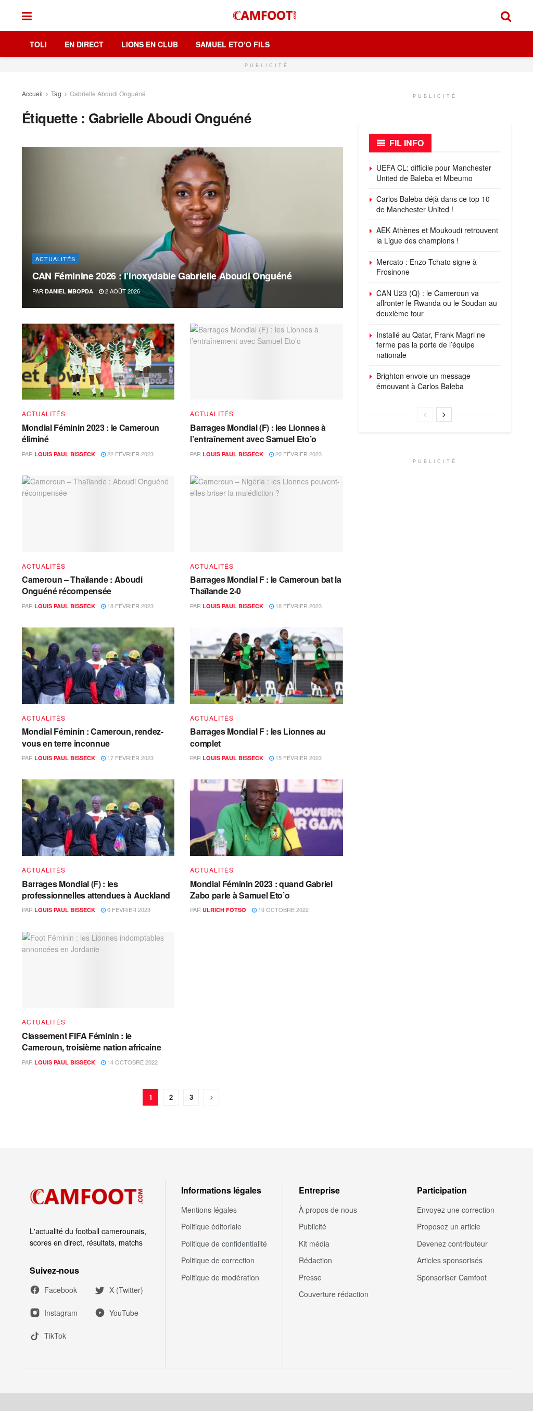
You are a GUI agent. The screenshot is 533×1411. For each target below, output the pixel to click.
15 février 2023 (298, 757)
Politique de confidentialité (224, 1243)
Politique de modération (220, 1277)
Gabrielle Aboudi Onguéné (108, 93)
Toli (38, 44)
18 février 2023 (130, 605)
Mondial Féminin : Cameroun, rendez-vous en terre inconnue (92, 737)
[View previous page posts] (425, 414)
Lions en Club (149, 44)
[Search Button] (506, 15)
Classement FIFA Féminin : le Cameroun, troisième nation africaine (91, 1041)
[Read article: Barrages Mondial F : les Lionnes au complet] (266, 665)
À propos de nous (328, 1209)
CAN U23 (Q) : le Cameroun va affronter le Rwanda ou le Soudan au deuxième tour (436, 303)
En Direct (84, 44)
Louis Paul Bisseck (64, 454)
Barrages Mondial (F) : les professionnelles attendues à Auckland (96, 889)
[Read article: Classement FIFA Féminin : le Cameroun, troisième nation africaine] (98, 970)
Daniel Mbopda (69, 291)
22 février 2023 (130, 454)
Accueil (32, 93)
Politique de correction (218, 1260)
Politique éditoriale (211, 1226)
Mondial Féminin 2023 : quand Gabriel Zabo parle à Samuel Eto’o (261, 889)
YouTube (123, 1312)
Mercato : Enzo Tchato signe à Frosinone (426, 266)
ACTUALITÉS (55, 258)
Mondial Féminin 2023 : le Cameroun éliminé (90, 433)
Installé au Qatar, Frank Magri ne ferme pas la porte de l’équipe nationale (430, 344)
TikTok (55, 1335)
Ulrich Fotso (224, 910)
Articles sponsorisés (450, 1260)
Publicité (312, 1226)
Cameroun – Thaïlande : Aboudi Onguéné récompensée (82, 585)
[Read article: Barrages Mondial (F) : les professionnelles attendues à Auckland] (98, 817)
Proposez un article (448, 1226)
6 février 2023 (128, 909)
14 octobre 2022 (132, 1062)
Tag (56, 93)
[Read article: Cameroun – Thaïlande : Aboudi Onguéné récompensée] (98, 514)
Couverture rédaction (334, 1294)
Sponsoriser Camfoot (452, 1277)
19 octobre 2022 (283, 909)
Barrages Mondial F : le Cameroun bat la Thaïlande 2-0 (265, 585)
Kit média (314, 1243)
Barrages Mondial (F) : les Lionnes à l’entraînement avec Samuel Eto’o (257, 433)
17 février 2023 (130, 757)
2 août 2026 (122, 291)
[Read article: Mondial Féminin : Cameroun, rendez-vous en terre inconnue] (98, 665)
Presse (310, 1277)
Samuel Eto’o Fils (233, 44)
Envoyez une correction (455, 1209)
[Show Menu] (27, 15)
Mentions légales (209, 1209)
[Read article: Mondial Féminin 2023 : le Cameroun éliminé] (98, 362)
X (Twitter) (126, 1290)
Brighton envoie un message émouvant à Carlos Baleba (423, 380)
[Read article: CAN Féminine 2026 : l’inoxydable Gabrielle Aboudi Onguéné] (182, 227)
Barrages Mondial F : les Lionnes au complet (258, 737)
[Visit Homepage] (266, 15)
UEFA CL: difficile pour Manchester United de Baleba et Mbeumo (433, 172)
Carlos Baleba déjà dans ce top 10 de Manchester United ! (433, 204)
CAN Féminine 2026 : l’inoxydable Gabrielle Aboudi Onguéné (161, 276)
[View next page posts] (444, 414)
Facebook (60, 1290)
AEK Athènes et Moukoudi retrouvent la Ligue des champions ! (437, 235)
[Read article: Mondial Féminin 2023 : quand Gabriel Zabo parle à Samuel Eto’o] (266, 817)
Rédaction (315, 1260)
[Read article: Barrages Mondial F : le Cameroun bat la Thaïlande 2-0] (266, 514)
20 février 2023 (298, 454)
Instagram (61, 1312)
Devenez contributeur (452, 1243)
